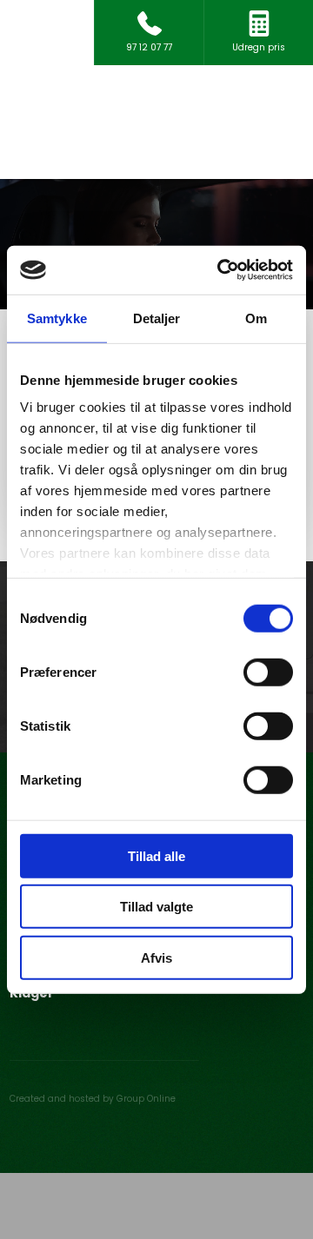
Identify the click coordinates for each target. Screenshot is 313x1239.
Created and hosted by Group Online (93, 1098)
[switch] (268, 672)
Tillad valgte (156, 906)
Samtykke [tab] (57, 317)
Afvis (156, 957)
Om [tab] (256, 317)
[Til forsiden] (156, 122)
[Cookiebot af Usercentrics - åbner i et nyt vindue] (221, 270)
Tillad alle (156, 855)
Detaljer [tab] (157, 317)
